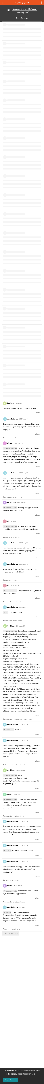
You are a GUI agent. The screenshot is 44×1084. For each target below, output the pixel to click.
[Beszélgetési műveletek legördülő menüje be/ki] (41, 2)
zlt (7, 612)
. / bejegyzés (21, 3)
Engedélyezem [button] (11, 1080)
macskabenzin (11, 448)
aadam (8, 851)
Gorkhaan (9, 730)
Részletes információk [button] (26, 1074)
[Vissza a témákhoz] (2, 2)
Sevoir (8, 912)
